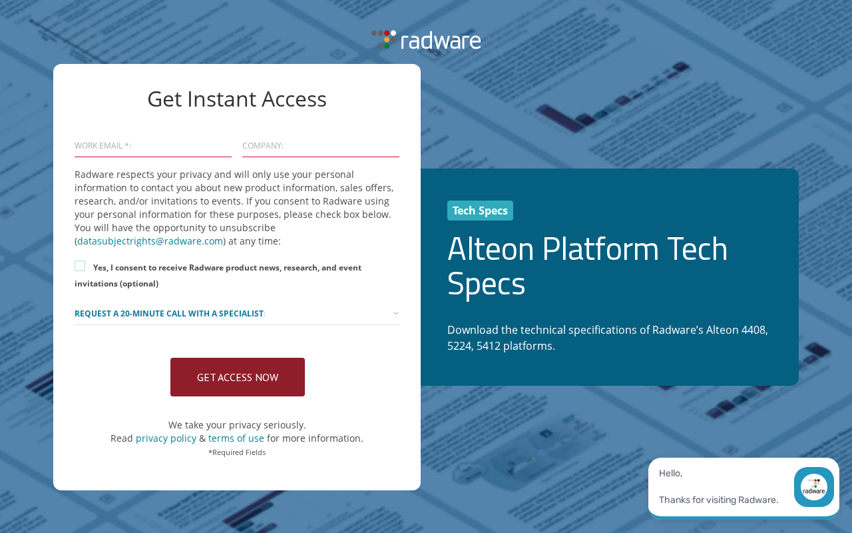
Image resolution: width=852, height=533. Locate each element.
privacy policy (167, 438)
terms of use (236, 438)
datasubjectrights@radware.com (150, 241)
